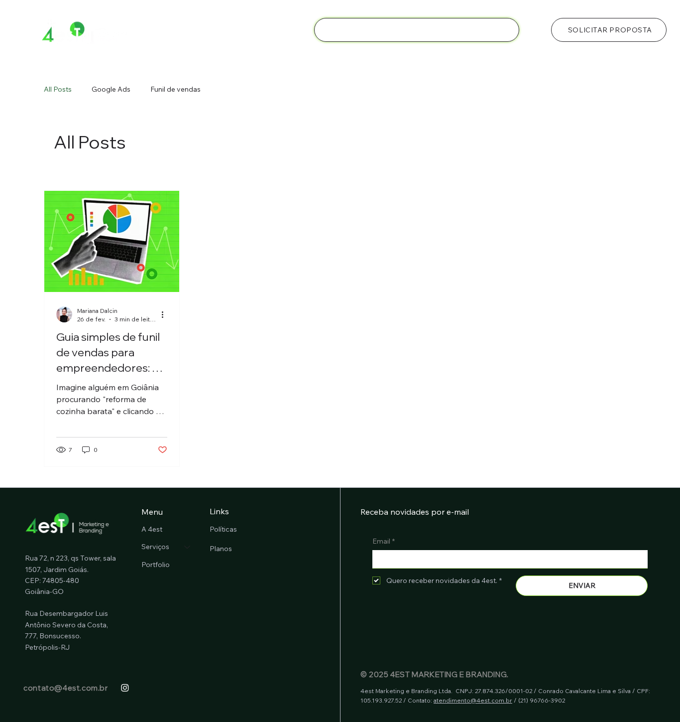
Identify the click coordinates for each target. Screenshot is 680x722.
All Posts (58, 89)
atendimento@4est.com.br (473, 700)
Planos (221, 548)
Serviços (155, 546)
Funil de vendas (175, 89)
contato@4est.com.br (65, 688)
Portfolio (155, 564)
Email (383, 541)
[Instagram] (125, 688)
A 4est (151, 529)
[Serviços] (187, 547)
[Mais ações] (166, 314)
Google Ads (111, 89)
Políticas (223, 529)
